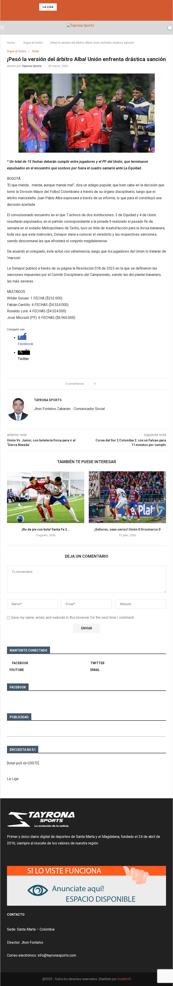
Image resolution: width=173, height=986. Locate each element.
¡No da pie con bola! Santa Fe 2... (46, 529)
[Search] (162, 27)
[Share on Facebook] (100, 384)
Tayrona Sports (31, 66)
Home (11, 42)
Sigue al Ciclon (33, 42)
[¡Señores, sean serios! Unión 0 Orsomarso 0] (127, 497)
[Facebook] (83, 15)
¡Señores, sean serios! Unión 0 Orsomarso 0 (127, 529)
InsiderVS (124, 979)
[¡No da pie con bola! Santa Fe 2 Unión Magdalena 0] (45, 497)
